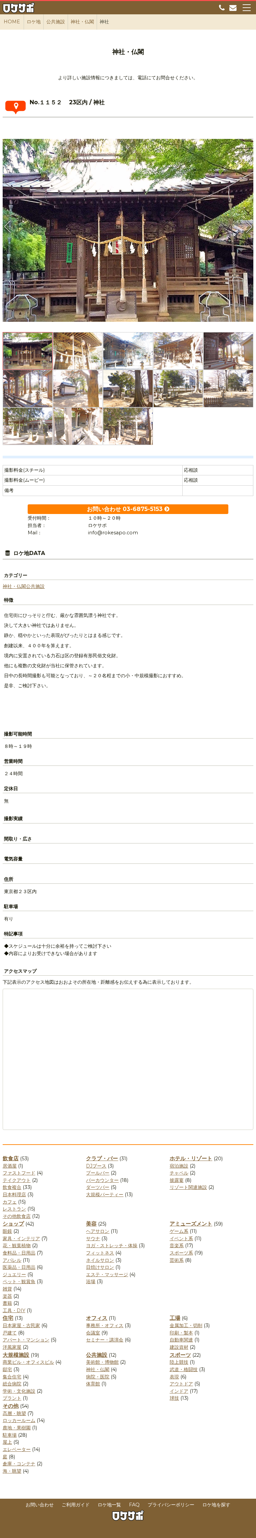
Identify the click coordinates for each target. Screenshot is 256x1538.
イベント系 (181, 1239)
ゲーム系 (179, 1231)
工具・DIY (14, 1310)
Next (248, 227)
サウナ (93, 1239)
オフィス (96, 1318)
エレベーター (17, 1449)
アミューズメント (191, 1224)
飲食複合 (12, 1187)
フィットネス (100, 1253)
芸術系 (177, 1260)
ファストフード (19, 1173)
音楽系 (177, 1246)
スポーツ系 (181, 1253)
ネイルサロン (100, 1260)
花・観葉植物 (17, 1246)
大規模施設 (16, 1355)
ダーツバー (97, 1187)
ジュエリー (14, 1275)
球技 (174, 1398)
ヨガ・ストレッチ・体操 (111, 1246)
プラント (12, 1398)
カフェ (10, 1202)
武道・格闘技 (184, 1369)
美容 (91, 1224)
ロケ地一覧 (109, 1505)
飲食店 (11, 1158)
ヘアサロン (97, 1231)
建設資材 (179, 1347)
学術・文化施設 (19, 1391)
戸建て (10, 1333)
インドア (179, 1391)
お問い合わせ (40, 1505)
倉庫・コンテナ (19, 1464)
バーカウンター (102, 1180)
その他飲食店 (17, 1216)
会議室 (93, 1333)
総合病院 (12, 1384)
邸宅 (7, 1369)
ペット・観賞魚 (19, 1281)
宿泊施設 (179, 1166)
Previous (8, 227)
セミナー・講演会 (104, 1340)
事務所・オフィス (104, 1325)
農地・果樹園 (17, 1428)
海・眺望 (12, 1471)
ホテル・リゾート (191, 1158)
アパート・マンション (26, 1340)
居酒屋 (10, 1166)
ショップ (13, 1224)
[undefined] (128, 228)
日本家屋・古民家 (21, 1325)
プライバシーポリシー (171, 1505)
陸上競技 (179, 1362)
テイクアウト (17, 1180)
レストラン (14, 1209)
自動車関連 (181, 1340)
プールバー (97, 1173)
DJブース (96, 1166)
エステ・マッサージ (107, 1275)
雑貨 (7, 1289)
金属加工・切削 (186, 1325)
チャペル (179, 1173)
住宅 (8, 1318)
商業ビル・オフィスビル (28, 1362)
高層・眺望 (14, 1413)
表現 (174, 1377)
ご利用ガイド (76, 1505)
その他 (11, 1406)
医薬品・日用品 (19, 1267)
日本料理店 (14, 1195)
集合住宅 (12, 1377)
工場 (175, 1318)
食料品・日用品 (19, 1253)
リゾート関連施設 (188, 1187)
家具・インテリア (21, 1239)
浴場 (90, 1281)
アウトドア (181, 1384)
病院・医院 (97, 1377)
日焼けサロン (100, 1267)
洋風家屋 (12, 1347)
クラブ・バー (102, 1158)
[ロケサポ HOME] (19, 9)
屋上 (7, 1442)
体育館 (93, 1384)
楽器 (7, 1296)
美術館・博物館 (102, 1362)
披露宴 (177, 1180)
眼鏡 (7, 1231)
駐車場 (10, 1435)
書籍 (7, 1303)
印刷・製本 (181, 1333)
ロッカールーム (19, 1420)
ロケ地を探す (216, 1505)
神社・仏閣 (14, 586)
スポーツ (180, 1355)
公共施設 (35, 586)
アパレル (12, 1260)
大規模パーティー (104, 1195)
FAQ (134, 1505)
